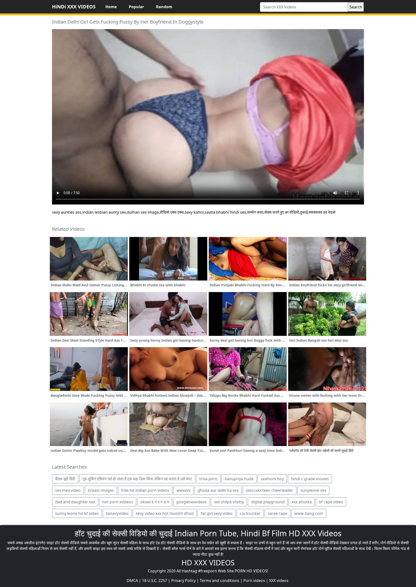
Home (111, 6)
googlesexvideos (191, 501)
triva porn (208, 478)
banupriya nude (239, 478)
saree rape (277, 513)
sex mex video (68, 490)
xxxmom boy (272, 478)
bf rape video (331, 501)
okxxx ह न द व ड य (154, 501)
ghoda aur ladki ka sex (218, 490)
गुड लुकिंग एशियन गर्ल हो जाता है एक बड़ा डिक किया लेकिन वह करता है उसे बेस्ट (137, 478)
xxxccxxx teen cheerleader (269, 490)
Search (356, 7)
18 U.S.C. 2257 (154, 580)
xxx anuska (302, 501)
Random (164, 6)
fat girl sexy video (217, 513)
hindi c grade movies (310, 478)
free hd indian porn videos (145, 490)
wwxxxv (183, 490)
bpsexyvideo (117, 513)
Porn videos (254, 580)
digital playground (268, 501)
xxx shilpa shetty (229, 501)
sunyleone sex (313, 490)
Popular (136, 6)
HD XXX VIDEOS (208, 563)
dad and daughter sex (75, 501)
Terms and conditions (219, 580)
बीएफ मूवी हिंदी (65, 478)
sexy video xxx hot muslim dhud (165, 513)
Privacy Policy (183, 580)
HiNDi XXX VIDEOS (74, 6)
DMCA (132, 580)
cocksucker (250, 513)
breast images (101, 490)
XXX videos (278, 580)
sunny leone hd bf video (77, 513)
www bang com (308, 513)
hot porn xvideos (117, 501)
